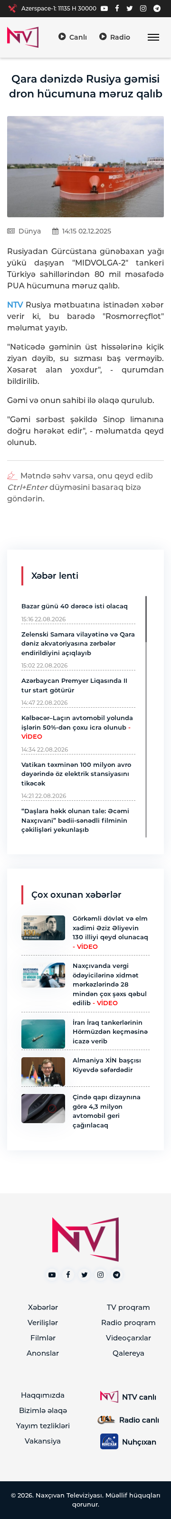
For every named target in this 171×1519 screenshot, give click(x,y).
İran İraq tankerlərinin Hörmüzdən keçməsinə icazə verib (110, 1032)
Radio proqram (128, 1322)
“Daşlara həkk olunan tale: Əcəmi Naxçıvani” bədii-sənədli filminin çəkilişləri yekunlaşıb (75, 820)
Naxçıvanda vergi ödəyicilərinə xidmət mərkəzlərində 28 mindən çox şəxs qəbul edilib (110, 984)
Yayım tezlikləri (43, 1425)
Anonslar (43, 1353)
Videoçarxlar (128, 1337)
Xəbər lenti (54, 576)
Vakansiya (43, 1440)
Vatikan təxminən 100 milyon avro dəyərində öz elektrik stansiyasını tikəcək (76, 774)
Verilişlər (43, 1322)
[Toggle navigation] (153, 37)
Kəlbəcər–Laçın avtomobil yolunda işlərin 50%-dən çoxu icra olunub (77, 727)
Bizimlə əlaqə (43, 1410)
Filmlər (43, 1337)
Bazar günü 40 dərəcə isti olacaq (74, 606)
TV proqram (128, 1307)
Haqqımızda (43, 1395)
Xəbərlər (43, 1307)
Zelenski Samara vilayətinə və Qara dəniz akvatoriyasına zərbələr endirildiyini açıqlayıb (78, 643)
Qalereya (128, 1353)
